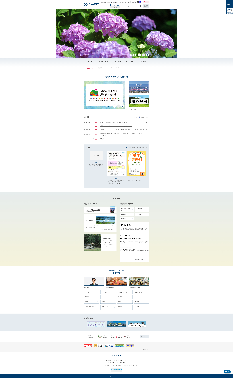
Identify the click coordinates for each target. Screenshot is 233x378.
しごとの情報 (116, 61)
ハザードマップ (108, 67)
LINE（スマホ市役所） (125, 209)
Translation (108, 2)
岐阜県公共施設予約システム (91, 307)
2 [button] (132, 55)
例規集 (86, 301)
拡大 (129, 2)
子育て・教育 (103, 61)
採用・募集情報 (105, 306)
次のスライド (147, 54)
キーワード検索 (115, 5)
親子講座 (102, 139)
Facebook (123, 218)
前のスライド (139, 54)
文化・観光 (129, 61)
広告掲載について (145, 349)
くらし (90, 61)
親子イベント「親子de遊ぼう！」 (136, 180)
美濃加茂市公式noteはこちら (141, 259)
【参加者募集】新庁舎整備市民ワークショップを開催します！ (116, 126)
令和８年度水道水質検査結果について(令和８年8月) (113, 122)
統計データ (143, 336)
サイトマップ (99, 365)
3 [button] (133, 55)
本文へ (102, 2)
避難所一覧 (116, 67)
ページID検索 (115, 7)
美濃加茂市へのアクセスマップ (130, 365)
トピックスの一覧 (131, 147)
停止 (143, 54)
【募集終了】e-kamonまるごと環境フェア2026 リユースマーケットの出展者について (122, 129)
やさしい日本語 (115, 2)
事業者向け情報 (138, 292)
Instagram (123, 214)
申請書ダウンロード (122, 292)
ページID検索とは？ (146, 6)
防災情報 (100, 67)
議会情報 (87, 296)
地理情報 (104, 301)
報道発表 (120, 306)
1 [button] (130, 55)
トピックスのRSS (143, 147)
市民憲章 (120, 301)
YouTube (139, 214)
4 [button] (135, 55)
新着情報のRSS (144, 117)
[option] (116, 33)
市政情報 (143, 61)
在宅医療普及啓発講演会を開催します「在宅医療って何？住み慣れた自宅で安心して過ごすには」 (121, 134)
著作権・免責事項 (107, 365)
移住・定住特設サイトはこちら (108, 229)
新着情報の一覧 (134, 117)
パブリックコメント (139, 296)
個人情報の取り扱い (117, 365)
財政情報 (120, 296)
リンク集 (137, 306)
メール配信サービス (106, 292)
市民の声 (137, 301)
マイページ (147, 2)
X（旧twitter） (140, 208)
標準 (126, 2)
